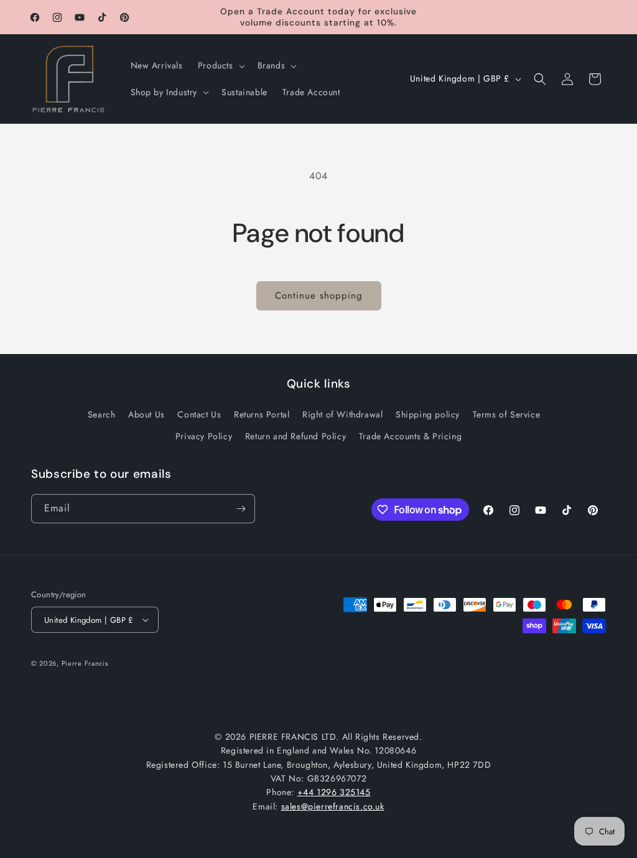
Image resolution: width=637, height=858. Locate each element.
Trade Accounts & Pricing (410, 436)
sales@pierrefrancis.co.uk (332, 806)
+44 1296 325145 (334, 792)
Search (102, 414)
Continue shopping (319, 295)
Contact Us (199, 414)
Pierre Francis (85, 663)
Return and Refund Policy (295, 436)
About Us (146, 414)
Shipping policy (428, 414)
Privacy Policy (203, 436)
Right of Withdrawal (342, 414)
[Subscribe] (240, 508)
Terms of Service (507, 414)
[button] (220, 65)
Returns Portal (261, 414)
